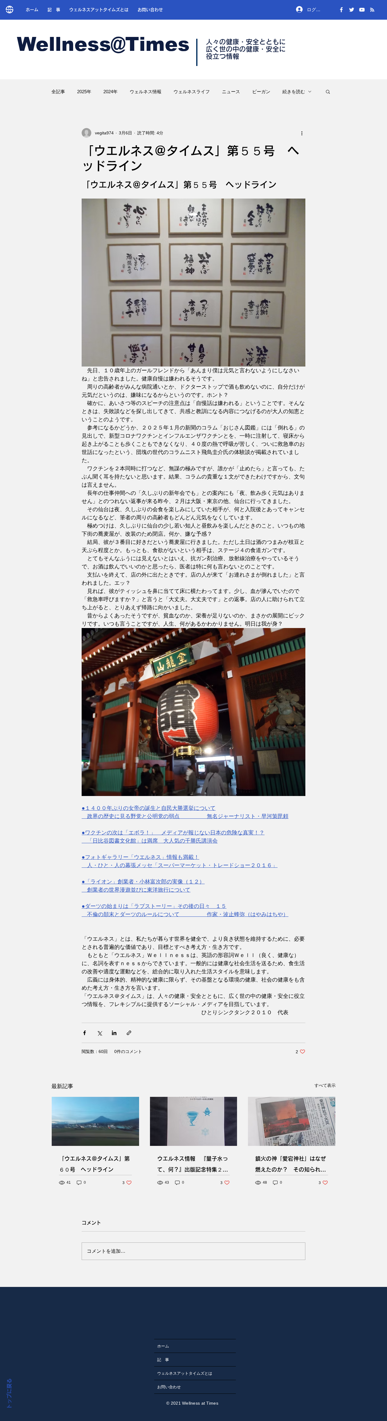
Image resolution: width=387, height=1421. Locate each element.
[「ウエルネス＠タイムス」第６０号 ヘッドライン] (95, 1121)
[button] (328, 91)
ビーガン (261, 91)
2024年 (110, 91)
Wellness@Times (103, 44)
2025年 (84, 91)
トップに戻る (9, 1394)
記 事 (163, 1359)
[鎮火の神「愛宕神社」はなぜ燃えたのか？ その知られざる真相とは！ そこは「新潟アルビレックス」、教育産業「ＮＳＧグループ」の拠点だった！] (291, 1121)
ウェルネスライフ (192, 91)
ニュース (231, 91)
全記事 (58, 91)
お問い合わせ (169, 1387)
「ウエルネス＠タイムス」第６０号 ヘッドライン (94, 1164)
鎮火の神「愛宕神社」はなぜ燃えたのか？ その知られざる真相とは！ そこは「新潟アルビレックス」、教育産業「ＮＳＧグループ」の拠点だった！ (291, 1165)
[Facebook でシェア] (84, 1033)
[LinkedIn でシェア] (114, 1033)
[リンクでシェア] (129, 1033)
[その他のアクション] (301, 133)
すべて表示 (325, 1085)
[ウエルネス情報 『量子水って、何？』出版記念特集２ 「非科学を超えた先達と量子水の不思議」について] (193, 1121)
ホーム (163, 1346)
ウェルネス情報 (145, 91)
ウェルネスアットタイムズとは (184, 1373)
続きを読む (293, 91)
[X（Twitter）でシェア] (99, 1033)
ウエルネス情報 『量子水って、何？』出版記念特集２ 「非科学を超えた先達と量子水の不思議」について (192, 1165)
